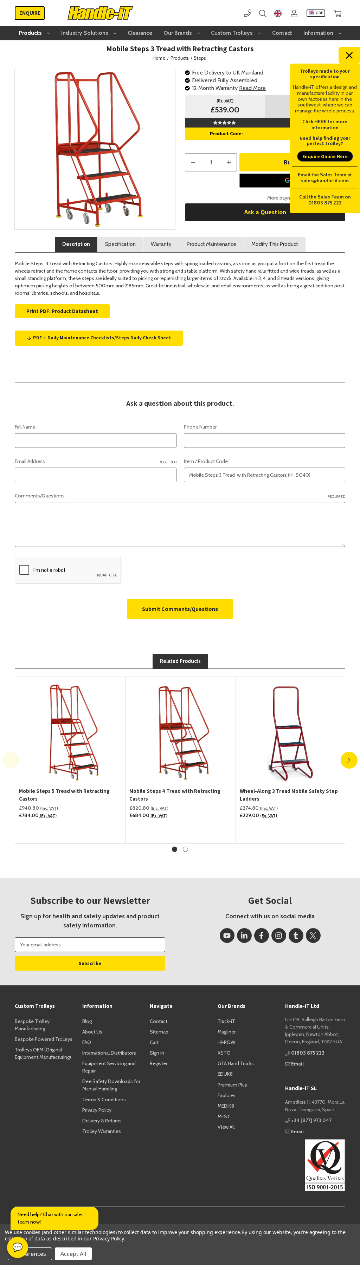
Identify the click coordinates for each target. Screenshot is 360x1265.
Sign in (157, 1053)
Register (158, 1063)
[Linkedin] (244, 935)
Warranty (161, 244)
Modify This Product (274, 244)
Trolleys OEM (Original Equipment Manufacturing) (43, 1053)
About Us (92, 1032)
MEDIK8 (226, 1106)
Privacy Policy (96, 1110)
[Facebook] (261, 935)
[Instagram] (278, 935)
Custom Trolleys (232, 33)
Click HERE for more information (324, 124)
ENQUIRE (29, 13)
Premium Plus (232, 1085)
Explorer (226, 1095)
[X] (313, 935)
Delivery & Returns (102, 1120)
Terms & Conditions (104, 1099)
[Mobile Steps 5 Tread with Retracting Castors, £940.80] (70, 732)
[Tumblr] (296, 935)
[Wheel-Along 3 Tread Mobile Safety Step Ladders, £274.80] (291, 732)
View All (226, 1127)
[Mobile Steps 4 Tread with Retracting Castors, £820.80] (180, 732)
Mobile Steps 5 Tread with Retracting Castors (64, 795)
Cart (154, 1042)
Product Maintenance (211, 244)
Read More (252, 88)
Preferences (30, 1254)
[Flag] (277, 13)
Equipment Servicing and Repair (109, 1067)
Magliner (227, 1032)
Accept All (73, 1254)
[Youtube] (227, 935)
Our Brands (178, 33)
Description (76, 244)
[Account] (294, 13)
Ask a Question (265, 212)
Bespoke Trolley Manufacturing (32, 1025)
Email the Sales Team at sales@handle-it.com (325, 177)
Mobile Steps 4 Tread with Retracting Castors (174, 795)
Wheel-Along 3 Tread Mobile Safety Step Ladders (289, 795)
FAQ (86, 1042)
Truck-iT (226, 1021)
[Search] (262, 13)
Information (319, 33)
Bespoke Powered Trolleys (43, 1039)
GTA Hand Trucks (236, 1063)
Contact (282, 33)
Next (349, 760)
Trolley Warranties (101, 1131)
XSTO (224, 1053)
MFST (224, 1116)
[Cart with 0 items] (337, 13)
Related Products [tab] (180, 661)
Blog (87, 1021)
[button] (315, 1165)
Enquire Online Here (325, 156)
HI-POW (226, 1042)
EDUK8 (225, 1074)
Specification (120, 244)
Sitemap (159, 1032)
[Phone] (247, 13)
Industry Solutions (85, 33)
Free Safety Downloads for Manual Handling (111, 1085)
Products (31, 33)
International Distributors (109, 1053)
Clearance (140, 33)
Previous (10, 760)
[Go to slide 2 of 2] (185, 849)
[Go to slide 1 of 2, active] (174, 849)
